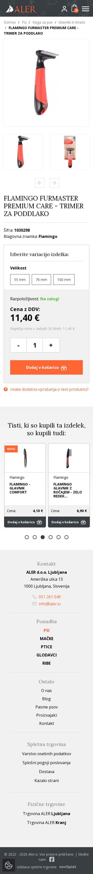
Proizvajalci (46, 715)
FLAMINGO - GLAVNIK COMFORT (19, 488)
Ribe (46, 663)
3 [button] (43, 537)
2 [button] (35, 537)
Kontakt (46, 723)
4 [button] (51, 537)
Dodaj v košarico (43, 367)
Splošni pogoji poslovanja (46, 762)
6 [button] (66, 537)
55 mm (20, 279)
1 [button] (27, 537)
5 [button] (59, 537)
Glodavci (46, 655)
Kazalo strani (46, 780)
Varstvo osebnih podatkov (46, 753)
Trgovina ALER (46, 813)
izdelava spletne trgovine (37, 867)
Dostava (46, 771)
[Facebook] (51, 859)
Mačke (46, 638)
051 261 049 (49, 597)
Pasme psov (46, 707)
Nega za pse (42, 22)
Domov (10, 22)
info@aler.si (49, 604)
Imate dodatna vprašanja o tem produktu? (49, 389)
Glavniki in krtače (72, 22)
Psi (24, 22)
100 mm (64, 279)
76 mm (41, 279)
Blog (46, 698)
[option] (23, 152)
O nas (46, 690)
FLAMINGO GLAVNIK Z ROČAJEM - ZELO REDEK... (67, 490)
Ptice (46, 647)
